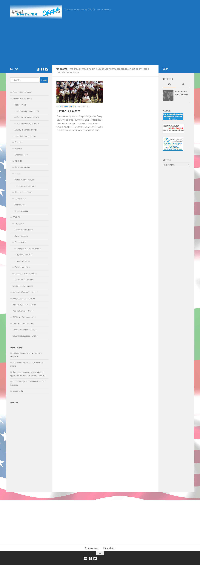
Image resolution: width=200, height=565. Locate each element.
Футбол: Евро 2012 (24, 255)
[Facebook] (42, 69)
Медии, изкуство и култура (26, 130)
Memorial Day (18, 391)
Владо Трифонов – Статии (24, 298)
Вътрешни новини (22, 167)
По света (19, 142)
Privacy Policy (109, 548)
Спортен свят (20, 242)
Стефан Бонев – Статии (23, 286)
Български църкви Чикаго (28, 117)
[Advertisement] (100, 45)
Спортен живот (21, 155)
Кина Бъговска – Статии (23, 323)
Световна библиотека (66, 107)
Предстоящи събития (22, 92)
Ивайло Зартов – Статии (23, 311)
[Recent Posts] (169, 84)
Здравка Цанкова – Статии (24, 304)
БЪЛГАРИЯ (17, 161)
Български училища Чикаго (28, 111)
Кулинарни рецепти (23, 192)
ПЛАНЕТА (17, 217)
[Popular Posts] (183, 84)
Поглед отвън (21, 198)
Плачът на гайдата (68, 111)
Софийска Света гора (26, 186)
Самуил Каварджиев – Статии (25, 336)
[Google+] (38, 69)
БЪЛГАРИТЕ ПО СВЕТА (22, 98)
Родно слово (20, 205)
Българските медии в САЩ (28, 123)
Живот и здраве (21, 236)
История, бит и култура (24, 180)
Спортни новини (21, 211)
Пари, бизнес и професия (25, 136)
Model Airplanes (23, 261)
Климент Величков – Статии (24, 329)
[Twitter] (46, 69)
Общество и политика (24, 230)
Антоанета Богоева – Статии (25, 292)
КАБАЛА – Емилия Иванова (24, 317)
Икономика (19, 223)
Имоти (17, 173)
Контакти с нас (92, 548)
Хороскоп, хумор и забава (26, 273)
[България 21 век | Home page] (36, 12)
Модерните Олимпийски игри (29, 248)
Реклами (18, 148)
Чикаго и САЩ (21, 105)
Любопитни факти (22, 267)
